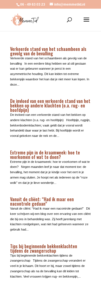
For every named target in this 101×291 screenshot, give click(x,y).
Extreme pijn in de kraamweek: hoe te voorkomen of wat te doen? (45, 154)
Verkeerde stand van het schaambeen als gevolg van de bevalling (48, 51)
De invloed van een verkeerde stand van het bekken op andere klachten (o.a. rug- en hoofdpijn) (50, 105)
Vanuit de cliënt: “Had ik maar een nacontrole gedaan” (42, 201)
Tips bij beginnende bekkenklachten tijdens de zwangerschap (43, 248)
